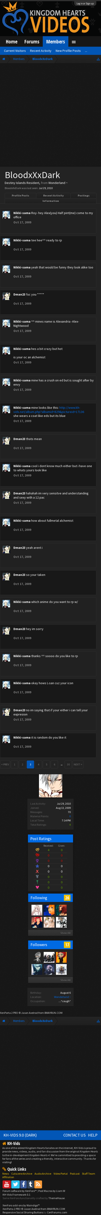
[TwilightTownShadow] (48, 969)
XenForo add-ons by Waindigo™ (21, 1205)
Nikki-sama (22, 213)
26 (67, 898)
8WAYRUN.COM (53, 1012)
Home (11, 41)
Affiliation (8, 1177)
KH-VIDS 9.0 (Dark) (20, 1135)
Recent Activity (53, 195)
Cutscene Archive (21, 1173)
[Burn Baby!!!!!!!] (61, 957)
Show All (65, 933)
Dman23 (19, 294)
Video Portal (61, 1173)
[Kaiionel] (61, 910)
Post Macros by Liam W (51, 1191)
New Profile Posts (68, 51)
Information (51, 201)
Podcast (75, 1173)
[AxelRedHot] (36, 910)
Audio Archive (43, 1173)
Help (92, 1135)
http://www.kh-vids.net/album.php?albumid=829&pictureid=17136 (48, 409)
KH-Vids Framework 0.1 (16, 1194)
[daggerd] (48, 957)
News (5, 1173)
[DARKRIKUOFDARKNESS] (36, 969)
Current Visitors (15, 51)
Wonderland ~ (62, 997)
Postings (83, 195)
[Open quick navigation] (98, 58)
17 (67, 944)
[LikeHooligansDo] (36, 922)
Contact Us (74, 1135)
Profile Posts (20, 195)
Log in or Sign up (85, 3)
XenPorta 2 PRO (9, 1012)
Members (55, 41)
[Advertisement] (50, 116)
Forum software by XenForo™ (20, 1191)
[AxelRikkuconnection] (61, 969)
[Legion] (61, 922)
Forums (31, 41)
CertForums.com (57, 1212)
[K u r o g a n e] (48, 922)
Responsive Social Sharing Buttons (23, 1212)
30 (68, 764)
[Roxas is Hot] (48, 910)
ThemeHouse (56, 1198)
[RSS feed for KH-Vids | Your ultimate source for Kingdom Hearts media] (38, 1184)
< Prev (5, 764)
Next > (78, 764)
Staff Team (88, 1173)
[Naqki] (36, 957)
